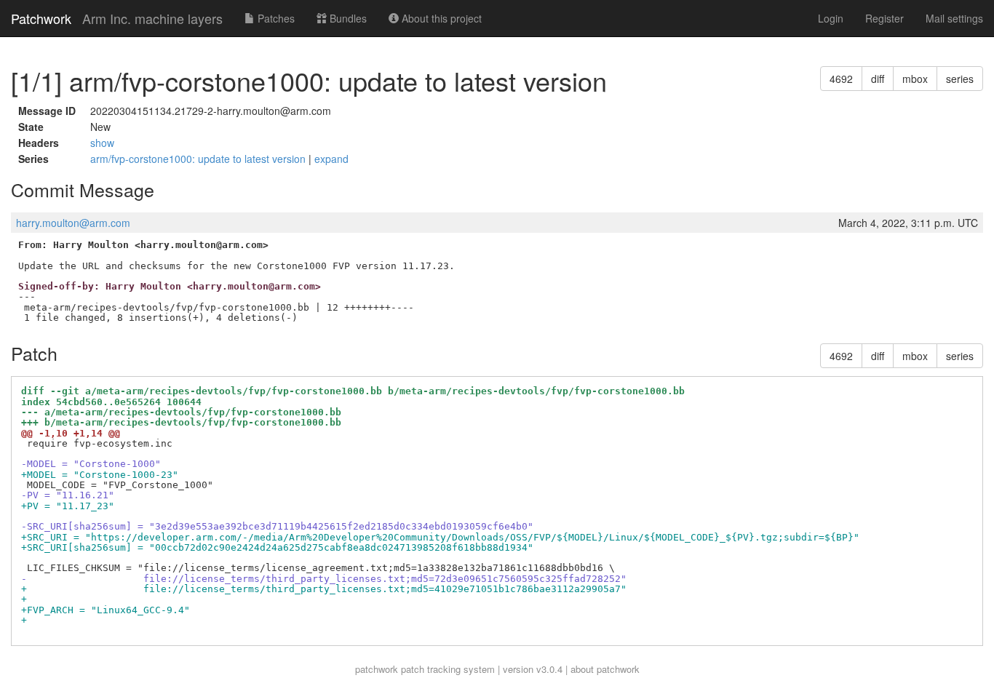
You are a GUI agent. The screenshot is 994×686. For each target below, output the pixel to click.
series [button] (960, 78)
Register (884, 18)
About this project (440, 18)
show (102, 142)
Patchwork (41, 18)
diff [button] (877, 78)
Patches (275, 18)
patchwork (376, 669)
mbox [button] (915, 78)
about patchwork (605, 669)
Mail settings (954, 18)
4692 (841, 78)
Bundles (347, 18)
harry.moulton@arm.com (73, 222)
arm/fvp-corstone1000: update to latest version (199, 158)
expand (331, 158)
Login (830, 18)
